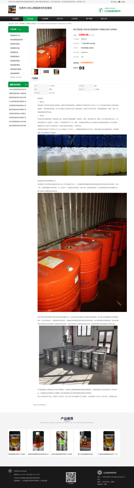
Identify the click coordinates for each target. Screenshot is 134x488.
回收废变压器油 (15, 69)
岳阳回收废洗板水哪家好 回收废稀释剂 (18, 117)
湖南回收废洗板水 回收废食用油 (18, 93)
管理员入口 (37, 480)
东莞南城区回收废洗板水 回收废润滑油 (18, 105)
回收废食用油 (15, 65)
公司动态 (74, 19)
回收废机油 (14, 52)
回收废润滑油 (15, 61)
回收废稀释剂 (15, 73)
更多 (26, 84)
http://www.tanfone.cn (40, 405)
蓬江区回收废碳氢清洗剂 (48, 454)
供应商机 (30, 19)
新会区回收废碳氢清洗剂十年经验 (25, 454)
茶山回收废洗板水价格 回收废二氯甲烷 (18, 121)
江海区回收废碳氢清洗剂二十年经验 (72, 454)
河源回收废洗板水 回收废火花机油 (18, 113)
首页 (16, 23)
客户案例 (89, 19)
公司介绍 (60, 19)
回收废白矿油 (15, 35)
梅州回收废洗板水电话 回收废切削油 (18, 125)
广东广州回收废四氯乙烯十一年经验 (96, 454)
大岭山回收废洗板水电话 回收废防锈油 (18, 89)
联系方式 (104, 19)
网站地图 (44, 480)
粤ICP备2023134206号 (33, 474)
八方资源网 (24, 480)
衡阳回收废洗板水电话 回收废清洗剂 (18, 97)
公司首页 (15, 19)
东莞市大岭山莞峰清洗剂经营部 (23, 478)
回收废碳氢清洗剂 (16, 40)
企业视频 (45, 19)
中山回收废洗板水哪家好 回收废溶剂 (18, 101)
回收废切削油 (15, 44)
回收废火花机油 (31, 23)
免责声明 (31, 480)
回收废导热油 (15, 48)
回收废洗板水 (15, 56)
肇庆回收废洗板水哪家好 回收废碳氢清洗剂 (18, 109)
